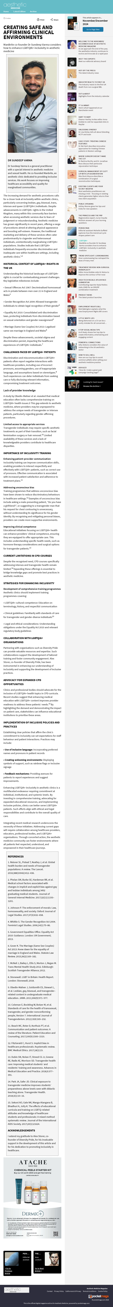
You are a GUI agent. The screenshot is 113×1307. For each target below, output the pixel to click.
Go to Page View (93, 29)
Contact (50, 1291)
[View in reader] (72, 29)
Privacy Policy (59, 1291)
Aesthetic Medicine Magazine (97, 1288)
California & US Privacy (73, 1291)
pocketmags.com (99, 1300)
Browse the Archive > (92, 386)
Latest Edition (19, 11)
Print (41, 20)
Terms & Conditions (89, 1291)
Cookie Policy (102, 1291)
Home (6, 11)
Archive (33, 11)
